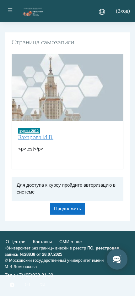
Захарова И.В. (35, 137)
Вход (122, 11)
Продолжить (67, 208)
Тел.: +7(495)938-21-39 (29, 275)
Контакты (42, 241)
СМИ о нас (70, 241)
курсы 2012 (29, 131)
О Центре (15, 241)
